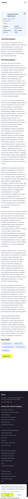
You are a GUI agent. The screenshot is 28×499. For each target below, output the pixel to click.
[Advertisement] (14, 375)
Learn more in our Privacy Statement (10, 491)
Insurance (3, 440)
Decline (19, 495)
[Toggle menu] (25, 2)
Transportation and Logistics (8, 476)
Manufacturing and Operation (8, 450)
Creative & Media (5, 414)
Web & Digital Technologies (8, 442)
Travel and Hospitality (6, 478)
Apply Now (6, 356)
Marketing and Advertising (8, 453)
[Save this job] (25, 13)
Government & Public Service (8, 435)
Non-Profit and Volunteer (7, 455)
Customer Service (5, 422)
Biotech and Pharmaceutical (8, 417)
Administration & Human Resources (10, 412)
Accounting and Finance (7, 409)
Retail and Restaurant (6, 460)
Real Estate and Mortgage (7, 458)
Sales (2, 463)
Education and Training (7, 424)
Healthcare (4, 437)
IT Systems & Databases (7, 465)
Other (2, 481)
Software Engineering (6, 432)
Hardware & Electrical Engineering (9, 430)
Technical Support (5, 471)
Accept (7, 495)
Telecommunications (6, 473)
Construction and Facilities (8, 419)
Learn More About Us (6, 402)
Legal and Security (6, 445)
